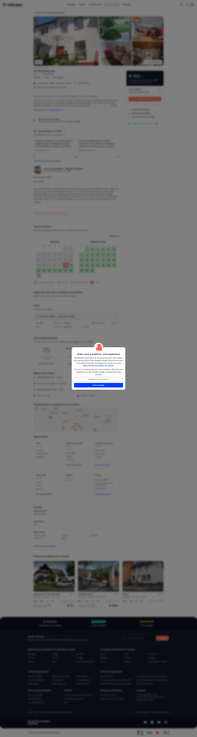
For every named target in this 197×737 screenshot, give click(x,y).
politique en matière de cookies (100, 365)
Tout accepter (98, 385)
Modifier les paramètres (99, 379)
